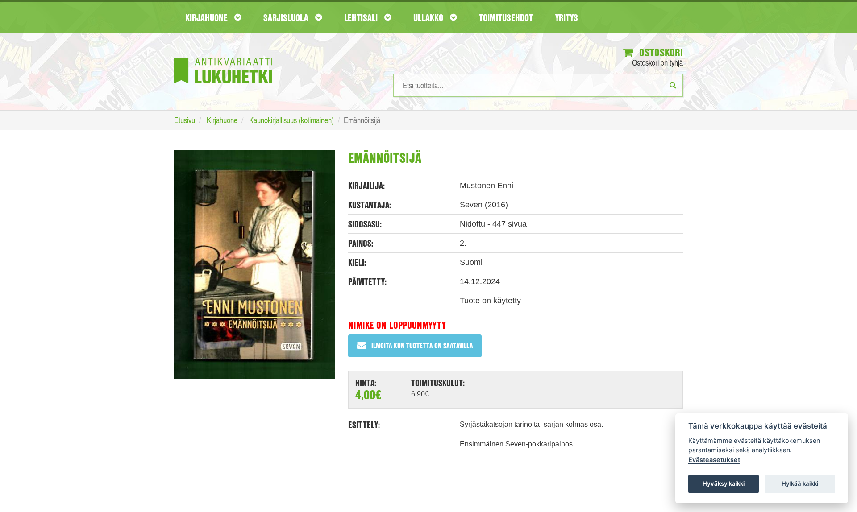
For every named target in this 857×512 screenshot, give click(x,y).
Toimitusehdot (506, 17)
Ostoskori (660, 52)
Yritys (566, 17)
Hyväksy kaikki (724, 483)
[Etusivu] (223, 57)
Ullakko (429, 17)
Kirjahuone (207, 17)
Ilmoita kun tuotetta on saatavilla (422, 345)
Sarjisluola (287, 17)
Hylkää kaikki (800, 483)
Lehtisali (362, 17)
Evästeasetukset (714, 459)
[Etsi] (673, 84)
